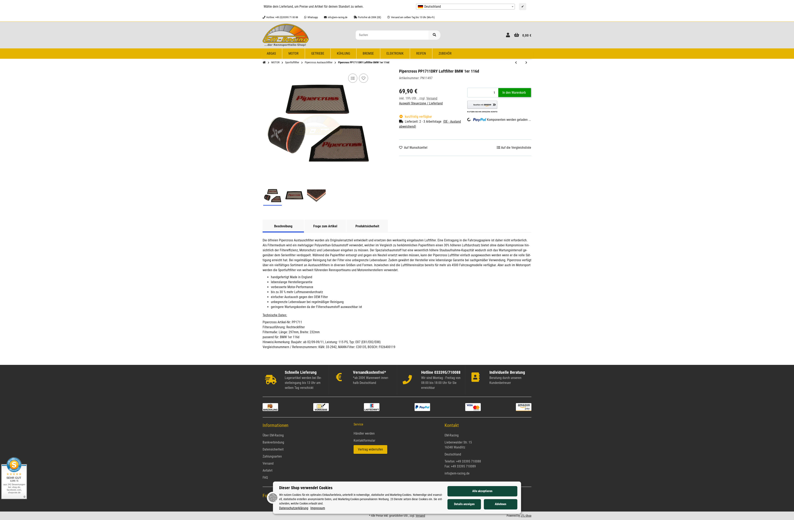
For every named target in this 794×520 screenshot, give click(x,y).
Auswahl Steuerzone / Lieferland (421, 103)
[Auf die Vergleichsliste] (352, 78)
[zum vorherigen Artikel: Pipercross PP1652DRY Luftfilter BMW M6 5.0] (516, 63)
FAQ (265, 477)
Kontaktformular (364, 440)
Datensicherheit (273, 449)
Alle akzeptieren (482, 491)
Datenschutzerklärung (293, 508)
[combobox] (465, 7)
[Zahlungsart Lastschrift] (371, 407)
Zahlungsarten (272, 456)
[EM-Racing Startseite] (286, 35)
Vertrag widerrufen (370, 449)
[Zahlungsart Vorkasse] (321, 407)
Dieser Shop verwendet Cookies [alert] (305, 487)
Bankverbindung (273, 442)
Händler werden (364, 433)
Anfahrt (268, 470)
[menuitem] (271, 53)
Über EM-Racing (273, 435)
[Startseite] (264, 62)
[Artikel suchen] (434, 35)
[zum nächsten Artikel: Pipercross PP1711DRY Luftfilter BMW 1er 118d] (526, 63)
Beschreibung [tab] (283, 226)
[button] (508, 35)
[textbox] (465, 6)
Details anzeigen (464, 504)
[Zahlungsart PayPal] (422, 407)
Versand (431, 98)
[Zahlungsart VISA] (473, 407)
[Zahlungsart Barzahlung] (270, 407)
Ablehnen (500, 504)
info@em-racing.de (457, 473)
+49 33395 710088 (468, 461)
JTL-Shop (526, 515)
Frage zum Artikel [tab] (325, 226)
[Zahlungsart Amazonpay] (523, 407)
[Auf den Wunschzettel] (363, 78)
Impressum (317, 508)
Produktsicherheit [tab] (367, 226)
